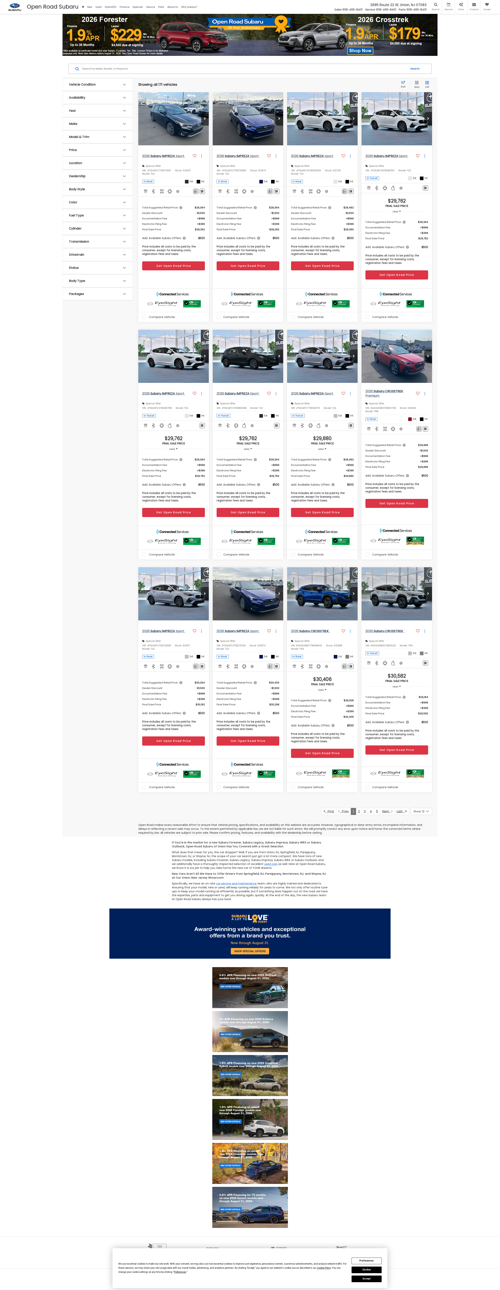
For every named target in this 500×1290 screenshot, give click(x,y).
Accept (366, 1278)
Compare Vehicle (162, 317)
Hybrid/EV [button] (110, 7)
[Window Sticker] (202, 191)
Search (415, 69)
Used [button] (99, 7)
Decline (366, 1269)
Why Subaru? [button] (189, 7)
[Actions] (201, 156)
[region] (396, 241)
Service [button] (150, 7)
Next (386, 811)
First (329, 811)
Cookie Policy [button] (324, 1268)
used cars (271, 864)
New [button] (89, 7)
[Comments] (195, 191)
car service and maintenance (236, 883)
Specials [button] (138, 7)
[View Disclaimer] (178, 191)
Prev (344, 811)
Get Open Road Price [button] (173, 266)
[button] (83, 7)
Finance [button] (124, 7)
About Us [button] (172, 7)
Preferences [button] (180, 1272)
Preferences (366, 1260)
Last (400, 811)
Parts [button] (161, 7)
